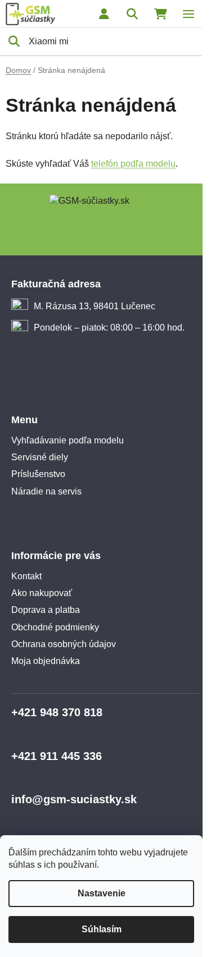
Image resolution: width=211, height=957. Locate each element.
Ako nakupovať (41, 593)
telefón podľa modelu (133, 163)
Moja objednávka (45, 661)
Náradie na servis (46, 491)
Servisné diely (39, 457)
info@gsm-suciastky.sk (74, 799)
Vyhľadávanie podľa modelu (67, 440)
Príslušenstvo (38, 474)
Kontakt (26, 576)
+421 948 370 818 (56, 712)
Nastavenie (101, 893)
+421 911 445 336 (56, 756)
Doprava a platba (45, 610)
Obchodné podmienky (55, 627)
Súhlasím (102, 929)
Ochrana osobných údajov (63, 644)
